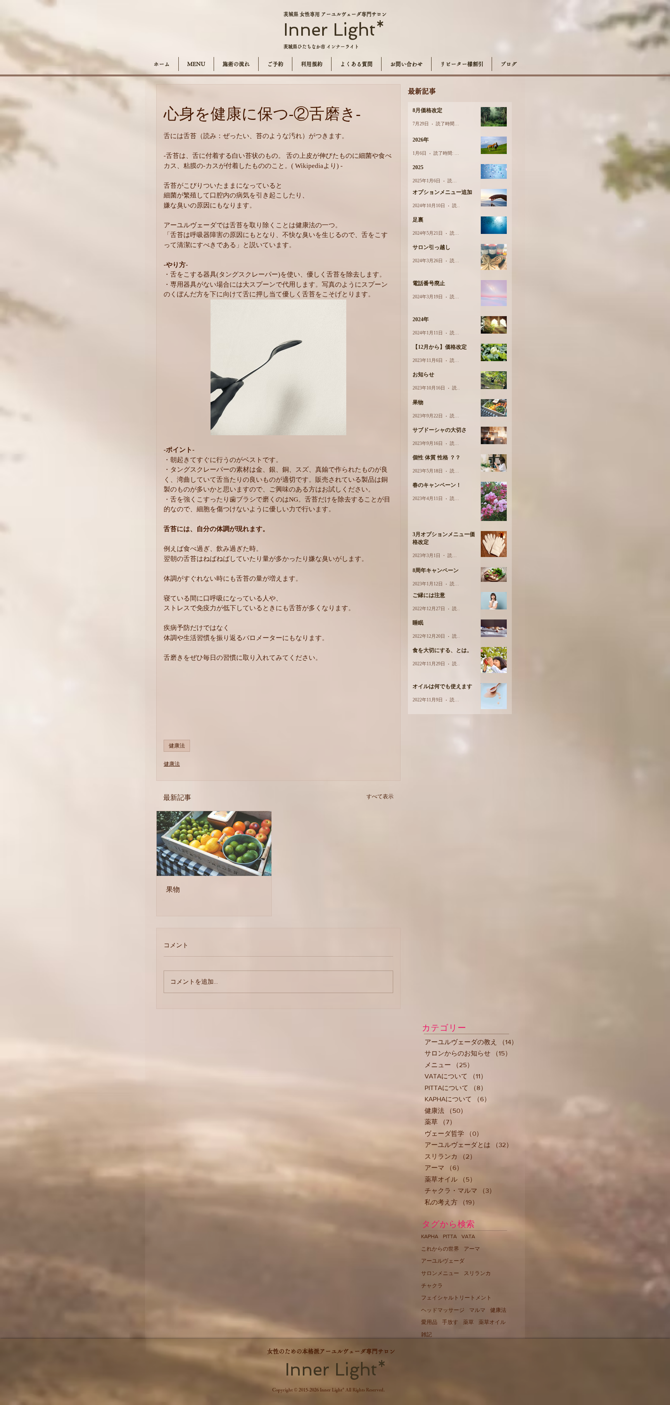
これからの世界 (440, 1249)
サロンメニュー (440, 1273)
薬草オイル (492, 1322)
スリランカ (477, 1273)
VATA (468, 1236)
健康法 (177, 745)
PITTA (450, 1236)
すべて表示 (380, 796)
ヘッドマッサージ (443, 1310)
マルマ (477, 1310)
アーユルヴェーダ (443, 1261)
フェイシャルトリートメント (456, 1297)
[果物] (214, 843)
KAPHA (429, 1236)
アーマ (472, 1249)
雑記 (426, 1334)
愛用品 (429, 1322)
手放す (450, 1322)
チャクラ (432, 1285)
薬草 (468, 1322)
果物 (173, 889)
